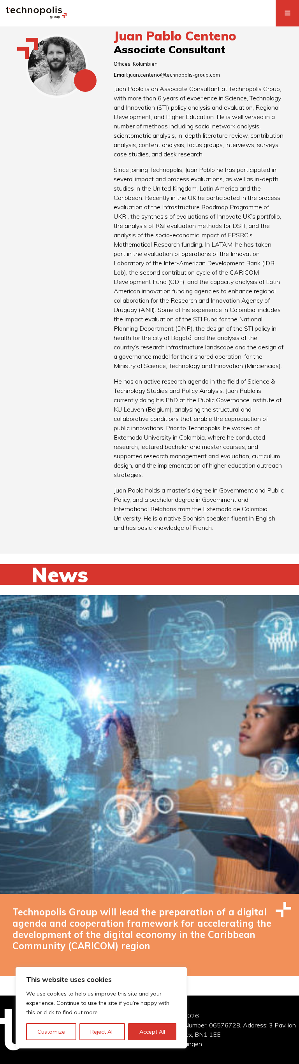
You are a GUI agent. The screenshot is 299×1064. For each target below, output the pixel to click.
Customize (51, 1031)
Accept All (152, 1031)
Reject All (102, 1031)
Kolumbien (145, 64)
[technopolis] (36, 16)
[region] (101, 1007)
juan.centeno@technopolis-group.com (174, 75)
